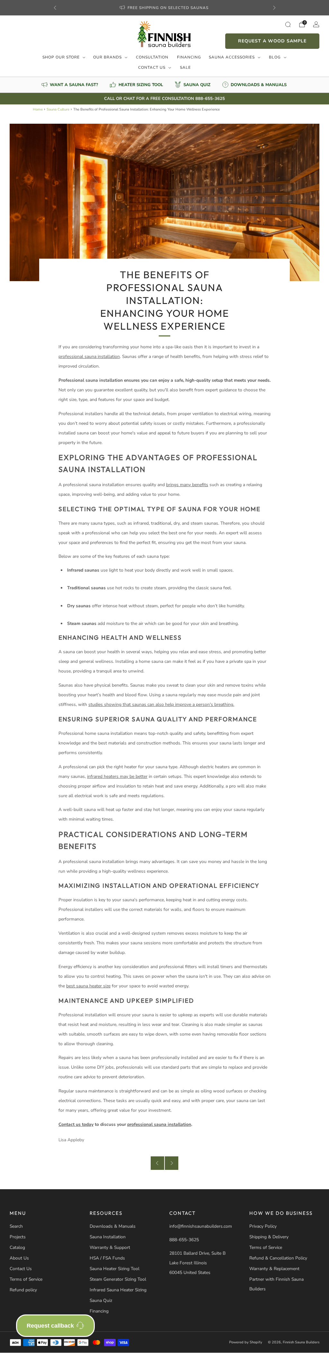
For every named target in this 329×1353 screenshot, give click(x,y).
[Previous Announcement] (55, 8)
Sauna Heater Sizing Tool (114, 1269)
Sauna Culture (58, 109)
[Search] (288, 24)
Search (16, 1226)
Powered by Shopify (245, 1342)
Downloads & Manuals (113, 1226)
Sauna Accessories (232, 57)
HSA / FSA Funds (107, 1258)
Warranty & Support (110, 1247)
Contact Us (151, 67)
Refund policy (23, 1290)
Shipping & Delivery (269, 1237)
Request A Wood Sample (272, 41)
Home (38, 109)
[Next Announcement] (274, 8)
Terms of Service (26, 1279)
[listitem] (164, 7)
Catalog (17, 1247)
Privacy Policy (263, 1226)
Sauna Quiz (101, 1300)
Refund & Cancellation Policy (278, 1258)
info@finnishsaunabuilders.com (200, 1226)
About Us (19, 1258)
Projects (18, 1237)
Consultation (152, 57)
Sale (185, 67)
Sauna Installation (108, 1237)
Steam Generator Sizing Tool (118, 1279)
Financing (189, 57)
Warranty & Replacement (274, 1269)
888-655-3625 (184, 1240)
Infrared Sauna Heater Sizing (118, 1290)
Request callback (50, 1325)
